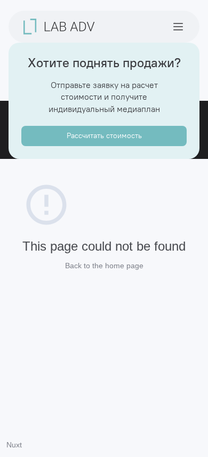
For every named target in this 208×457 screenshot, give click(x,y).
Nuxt (14, 444)
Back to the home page (104, 265)
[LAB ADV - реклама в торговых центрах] (59, 27)
